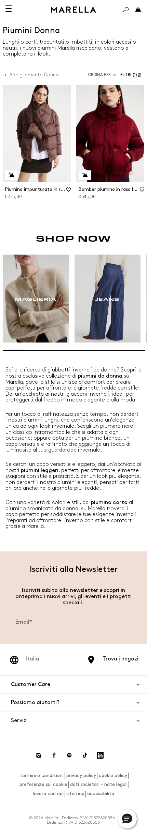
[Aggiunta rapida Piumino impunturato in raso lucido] (11, 175)
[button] (132, 75)
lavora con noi (48, 793)
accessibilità (100, 793)
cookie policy (113, 775)
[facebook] (54, 755)
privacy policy (81, 775)
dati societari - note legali (99, 784)
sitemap (75, 793)
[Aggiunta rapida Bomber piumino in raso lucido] (85, 175)
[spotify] (69, 755)
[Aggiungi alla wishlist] (69, 192)
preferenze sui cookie (43, 784)
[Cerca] (125, 9)
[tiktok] (84, 755)
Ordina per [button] (99, 75)
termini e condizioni (42, 775)
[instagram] (38, 755)
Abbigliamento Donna (34, 75)
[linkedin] (100, 755)
